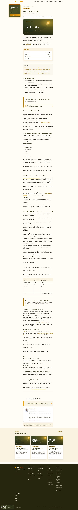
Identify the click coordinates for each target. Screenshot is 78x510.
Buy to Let (39, 470)
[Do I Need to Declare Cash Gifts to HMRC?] (39, 440)
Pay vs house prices (50, 484)
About (60, 1)
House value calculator (59, 469)
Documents (46, 1)
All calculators (58, 488)
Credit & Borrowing (31, 473)
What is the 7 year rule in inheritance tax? (31, 178)
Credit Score (56, 1)
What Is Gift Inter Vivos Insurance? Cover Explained (22, 449)
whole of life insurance (39, 112)
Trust (25, 331)
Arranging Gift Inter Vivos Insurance (44, 73)
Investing (29, 479)
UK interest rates (49, 482)
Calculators (51, 1)
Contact (16, 498)
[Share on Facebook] (29, 399)
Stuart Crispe (25, 13)
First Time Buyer (40, 468)
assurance (36, 213)
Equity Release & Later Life (31, 477)
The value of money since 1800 (50, 477)
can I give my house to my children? (41, 322)
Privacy (16, 500)
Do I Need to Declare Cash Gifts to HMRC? (38, 449)
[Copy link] (40, 399)
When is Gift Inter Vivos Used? (44, 71)
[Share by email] (37, 399)
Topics (41, 1)
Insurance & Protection (31, 475)
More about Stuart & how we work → (35, 420)
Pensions (39, 478)
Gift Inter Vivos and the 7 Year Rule (44, 69)
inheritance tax (28, 44)
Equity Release (40, 471)
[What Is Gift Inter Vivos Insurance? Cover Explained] (22, 440)
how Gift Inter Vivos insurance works (39, 389)
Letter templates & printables (59, 477)
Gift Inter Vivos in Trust (28, 73)
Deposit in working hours (58, 474)
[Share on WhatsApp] (31, 399)
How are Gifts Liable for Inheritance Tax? (31, 69)
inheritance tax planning (45, 122)
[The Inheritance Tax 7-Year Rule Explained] (55, 440)
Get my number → (14, 15)
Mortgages (30, 468)
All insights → (60, 431)
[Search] (62, 1)
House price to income (50, 471)
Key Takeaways (27, 67)
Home (35, 1)
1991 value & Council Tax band (59, 471)
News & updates (58, 490)
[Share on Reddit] (35, 399)
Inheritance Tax (40, 476)
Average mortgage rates (49, 480)
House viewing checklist (58, 480)
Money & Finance (26, 8)
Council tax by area (50, 473)
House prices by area (50, 470)
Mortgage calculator (59, 487)
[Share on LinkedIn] (33, 399)
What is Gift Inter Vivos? (42, 67)
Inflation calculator (58, 482)
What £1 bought (49, 475)
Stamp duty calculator (59, 485)
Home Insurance (40, 475)
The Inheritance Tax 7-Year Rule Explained (55, 449)
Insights (38, 1)
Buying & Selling (30, 470)
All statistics (48, 468)
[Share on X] (27, 399)
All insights (16, 495)
